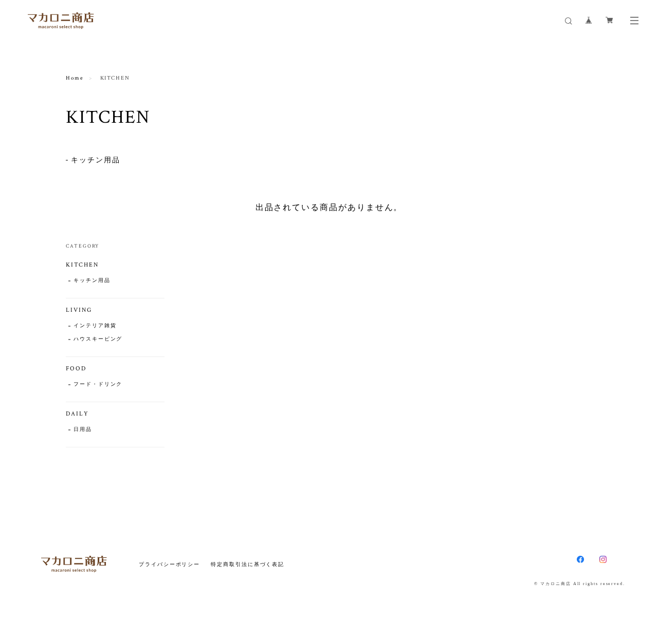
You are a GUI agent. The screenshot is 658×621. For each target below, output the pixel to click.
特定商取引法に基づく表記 (247, 564)
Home (75, 78)
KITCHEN (82, 265)
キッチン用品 (95, 160)
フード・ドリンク (98, 384)
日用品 (83, 429)
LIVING (79, 310)
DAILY (77, 414)
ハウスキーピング (98, 339)
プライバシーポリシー (169, 564)
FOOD (76, 368)
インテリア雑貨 (95, 326)
